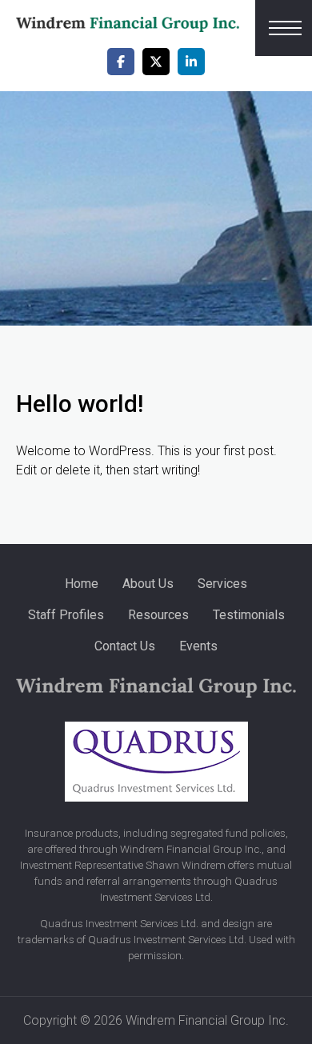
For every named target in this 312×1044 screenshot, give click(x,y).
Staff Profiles (66, 614)
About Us (148, 583)
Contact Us (124, 646)
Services (222, 583)
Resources (158, 614)
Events (198, 646)
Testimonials (249, 614)
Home (81, 583)
